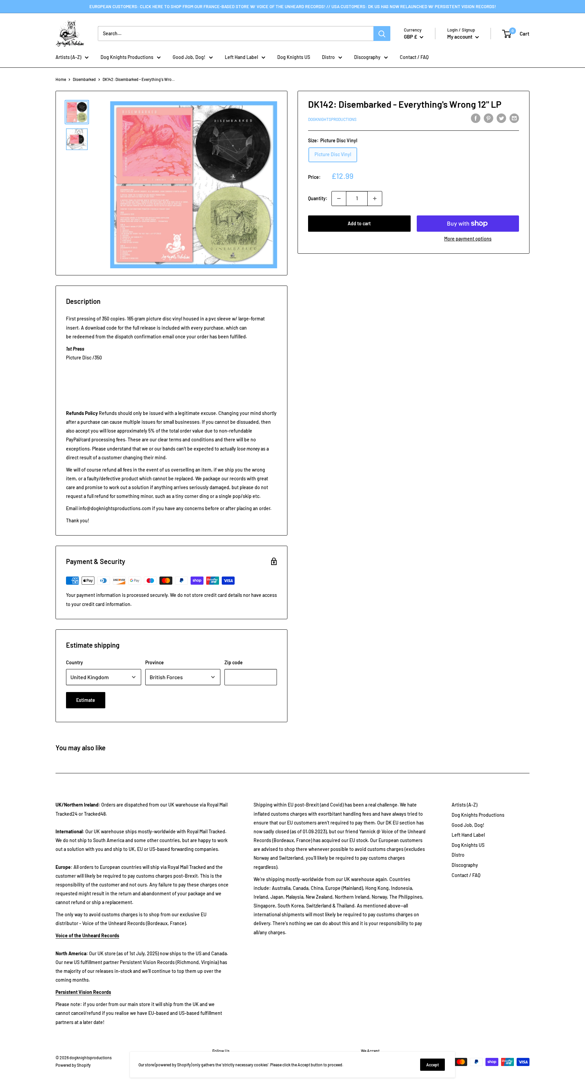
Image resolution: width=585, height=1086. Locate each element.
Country (74, 662)
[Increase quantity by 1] (375, 198)
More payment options (468, 239)
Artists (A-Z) (68, 57)
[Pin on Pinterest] (488, 118)
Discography (367, 57)
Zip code (233, 662)
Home (61, 79)
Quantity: (317, 198)
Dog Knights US (293, 57)
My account (460, 37)
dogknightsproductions (332, 119)
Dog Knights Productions (127, 57)
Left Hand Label (241, 57)
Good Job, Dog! (189, 57)
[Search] (381, 33)
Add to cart (359, 223)
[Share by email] (514, 118)
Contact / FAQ (414, 57)
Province (154, 662)
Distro (328, 57)
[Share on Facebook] (475, 118)
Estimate (85, 700)
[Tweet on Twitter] (501, 118)
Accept (432, 1064)
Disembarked (84, 79)
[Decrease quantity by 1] (339, 198)
